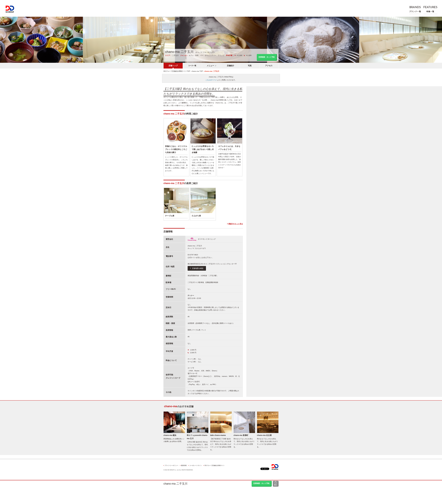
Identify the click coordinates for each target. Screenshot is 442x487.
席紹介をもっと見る (235, 224)
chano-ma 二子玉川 (175, 483)
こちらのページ (211, 80)
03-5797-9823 (193, 255)
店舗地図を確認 (197, 268)
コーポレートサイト (195, 465)
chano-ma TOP (197, 71)
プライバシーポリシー (171, 465)
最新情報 (184, 465)
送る (275, 485)
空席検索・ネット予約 (261, 483)
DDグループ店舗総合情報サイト (215, 465)
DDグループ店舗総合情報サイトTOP (176, 71)
